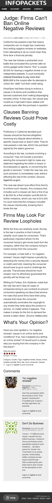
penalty (13, 362)
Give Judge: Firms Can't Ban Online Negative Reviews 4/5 (12, 353)
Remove (42, 498)
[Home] (26, 3)
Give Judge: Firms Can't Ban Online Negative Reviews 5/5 (14, 353)
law (23, 362)
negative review (29, 359)
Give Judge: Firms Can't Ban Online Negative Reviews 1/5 (4, 353)
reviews (6, 362)
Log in (8, 364)
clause (38, 359)
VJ (42, 428)
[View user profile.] (11, 387)
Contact (38, 9)
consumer (34, 362)
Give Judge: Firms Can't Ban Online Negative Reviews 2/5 (7, 353)
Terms (29, 498)
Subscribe (36, 498)
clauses (42, 362)
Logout (48, 498)
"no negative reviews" (29, 379)
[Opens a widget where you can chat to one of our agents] (11, 498)
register (16, 364)
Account (14, 9)
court (27, 362)
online (44, 359)
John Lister (18, 37)
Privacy (24, 498)
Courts (14, 359)
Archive (27, 9)
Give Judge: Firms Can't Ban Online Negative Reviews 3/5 (9, 353)
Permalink (26, 386)
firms (19, 362)
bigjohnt (25, 387)
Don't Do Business (32, 423)
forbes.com (41, 315)
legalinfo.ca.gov (11, 180)
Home (4, 9)
